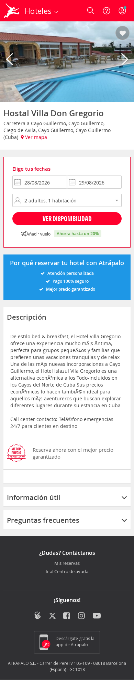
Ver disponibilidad (67, 218)
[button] (122, 33)
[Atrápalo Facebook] (67, 616)
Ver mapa (35, 137)
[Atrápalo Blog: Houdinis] (38, 615)
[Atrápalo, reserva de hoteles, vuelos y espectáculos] (11, 10)
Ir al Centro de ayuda (67, 571)
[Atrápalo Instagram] (82, 616)
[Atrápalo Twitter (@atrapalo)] (52, 616)
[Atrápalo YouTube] (97, 616)
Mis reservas (67, 563)
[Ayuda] (106, 11)
